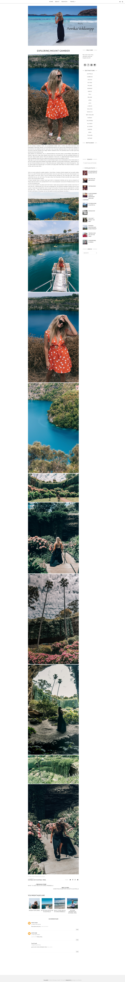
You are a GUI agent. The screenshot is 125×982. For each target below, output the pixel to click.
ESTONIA (90, 82)
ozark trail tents (44, 926)
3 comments (31, 878)
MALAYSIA (89, 108)
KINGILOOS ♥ (91, 210)
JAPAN (89, 100)
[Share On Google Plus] (75, 880)
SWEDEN (90, 129)
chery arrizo (49, 947)
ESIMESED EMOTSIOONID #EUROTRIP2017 (92, 227)
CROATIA (90, 79)
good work (34, 936)
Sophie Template (61, 980)
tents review (34, 922)
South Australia (38, 879)
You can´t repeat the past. (91, 220)
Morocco (90, 111)
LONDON (90, 106)
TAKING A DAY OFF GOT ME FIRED (92, 234)
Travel (44, 879)
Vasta (77, 929)
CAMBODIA (90, 76)
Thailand (89, 135)
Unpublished (92, 186)
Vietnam (90, 138)
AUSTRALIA (30, 879)
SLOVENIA (89, 126)
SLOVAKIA (89, 123)
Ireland (90, 97)
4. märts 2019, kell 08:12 (35, 934)
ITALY (89, 94)
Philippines (90, 120)
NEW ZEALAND (90, 114)
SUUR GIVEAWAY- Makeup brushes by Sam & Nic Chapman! (90, 196)
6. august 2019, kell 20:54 (35, 944)
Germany (89, 88)
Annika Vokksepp (53, 980)
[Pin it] (78, 880)
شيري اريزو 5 (34, 943)
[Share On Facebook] (73, 880)
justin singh (34, 933)
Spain (89, 132)
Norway (90, 117)
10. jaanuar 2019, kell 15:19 (36, 924)
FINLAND (90, 85)
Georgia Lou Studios (77, 980)
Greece (90, 91)
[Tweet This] (70, 880)
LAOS (89, 103)
